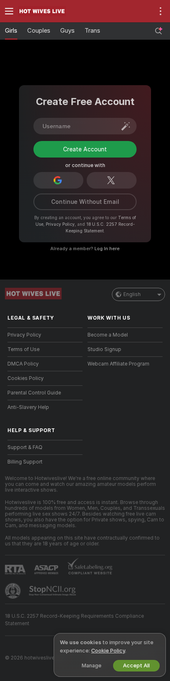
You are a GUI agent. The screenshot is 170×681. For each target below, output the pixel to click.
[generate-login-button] (125, 126)
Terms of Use (23, 375)
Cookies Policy (25, 403)
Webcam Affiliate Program (118, 389)
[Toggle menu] (9, 11)
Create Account (85, 177)
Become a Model (107, 360)
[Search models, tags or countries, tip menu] (158, 31)
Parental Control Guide (34, 418)
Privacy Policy (60, 249)
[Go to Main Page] (51, 11)
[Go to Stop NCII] (53, 616)
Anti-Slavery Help (28, 432)
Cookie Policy (108, 651)
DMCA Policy (23, 389)
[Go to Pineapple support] (13, 616)
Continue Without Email (85, 227)
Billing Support (24, 487)
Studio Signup (104, 375)
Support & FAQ (24, 473)
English (132, 320)
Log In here (107, 274)
